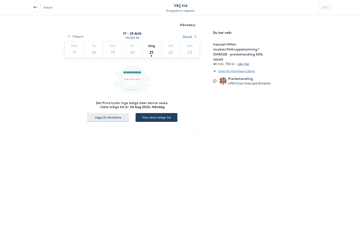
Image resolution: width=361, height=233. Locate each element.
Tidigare (77, 36)
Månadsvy (188, 25)
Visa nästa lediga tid (156, 117)
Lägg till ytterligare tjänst (236, 71)
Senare (187, 36)
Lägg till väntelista (108, 117)
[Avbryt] (35, 7)
